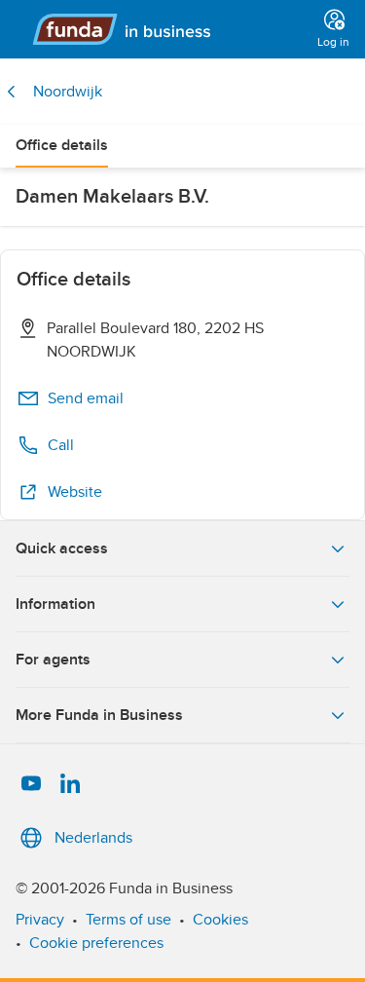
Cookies (220, 919)
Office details (62, 145)
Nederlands (93, 838)
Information (55, 604)
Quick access (62, 548)
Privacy (40, 919)
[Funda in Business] (162, 29)
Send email (86, 398)
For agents (53, 659)
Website (75, 492)
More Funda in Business (99, 715)
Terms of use (128, 919)
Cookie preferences (96, 943)
